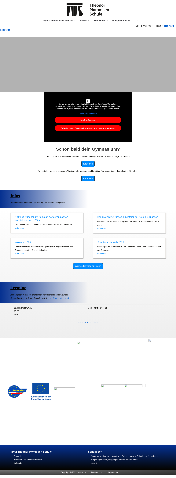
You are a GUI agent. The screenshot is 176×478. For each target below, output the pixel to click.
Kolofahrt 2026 (23, 242)
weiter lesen (19, 228)
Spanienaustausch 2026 (110, 242)
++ (96, 322)
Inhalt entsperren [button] (88, 120)
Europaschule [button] (119, 20)
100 (91, 322)
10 (85, 322)
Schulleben (99, 20)
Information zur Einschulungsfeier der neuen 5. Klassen (127, 217)
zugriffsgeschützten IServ (60, 298)
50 (88, 322)
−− (79, 322)
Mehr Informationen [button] (88, 113)
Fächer (83, 20)
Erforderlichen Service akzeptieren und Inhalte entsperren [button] (88, 128)
